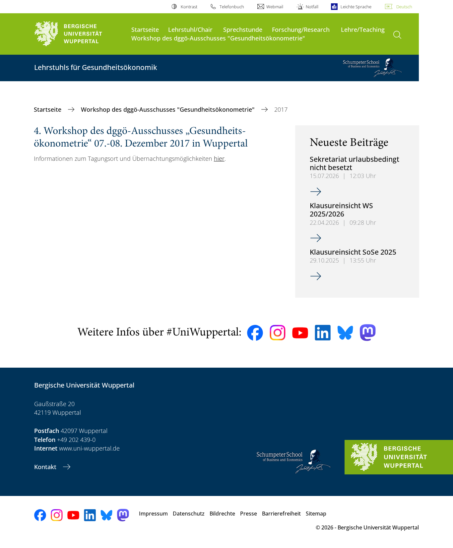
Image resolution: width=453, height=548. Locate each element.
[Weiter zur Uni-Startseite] (79, 34)
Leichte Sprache (356, 7)
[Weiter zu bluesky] (345, 332)
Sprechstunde (242, 29)
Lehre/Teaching (363, 29)
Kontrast (189, 7)
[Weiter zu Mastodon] (368, 332)
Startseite (145, 29)
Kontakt (46, 467)
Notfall (312, 7)
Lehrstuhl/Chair (190, 29)
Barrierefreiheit (281, 513)
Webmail (274, 7)
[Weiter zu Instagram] (278, 333)
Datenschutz (189, 513)
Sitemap (316, 513)
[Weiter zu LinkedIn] (323, 332)
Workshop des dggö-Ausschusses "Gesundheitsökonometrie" (218, 38)
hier (219, 158)
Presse (248, 513)
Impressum (153, 513)
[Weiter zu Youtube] (300, 332)
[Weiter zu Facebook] (255, 333)
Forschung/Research (301, 29)
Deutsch (404, 7)
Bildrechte (222, 513)
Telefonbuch (232, 7)
